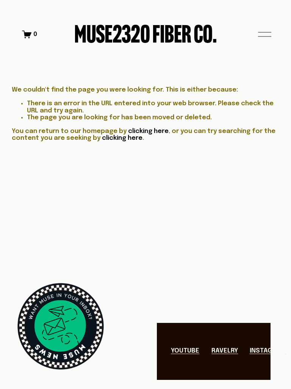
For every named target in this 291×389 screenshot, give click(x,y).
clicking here (148, 131)
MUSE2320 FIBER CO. (145, 34)
